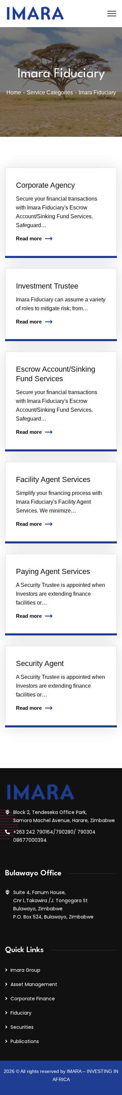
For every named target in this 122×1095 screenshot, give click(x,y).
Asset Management (34, 984)
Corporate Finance (33, 998)
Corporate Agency (45, 185)
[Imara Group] (35, 13)
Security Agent (40, 663)
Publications (25, 1041)
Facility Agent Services (53, 479)
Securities (22, 1027)
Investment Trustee (47, 286)
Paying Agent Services (53, 571)
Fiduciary (21, 1012)
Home (13, 92)
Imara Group (25, 970)
